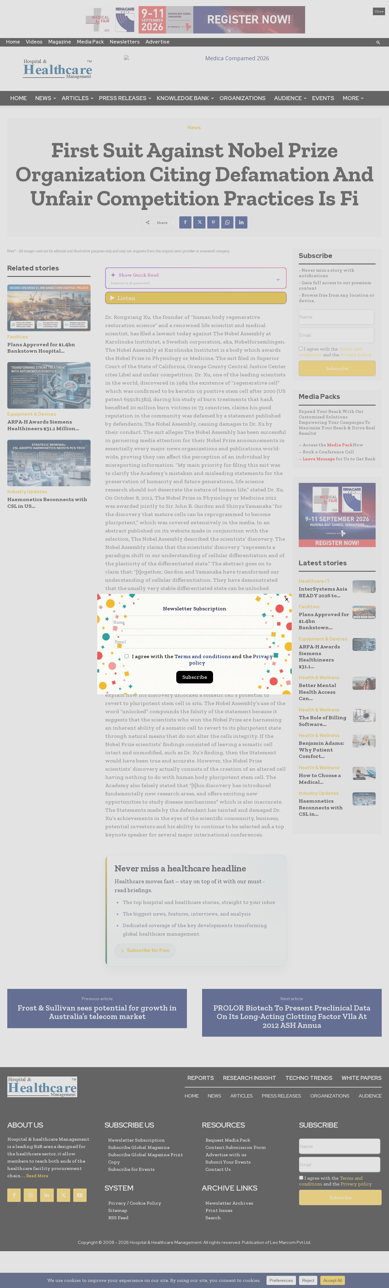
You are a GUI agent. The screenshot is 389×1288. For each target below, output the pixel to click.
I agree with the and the (202, 659)
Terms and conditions (202, 656)
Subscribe (194, 677)
